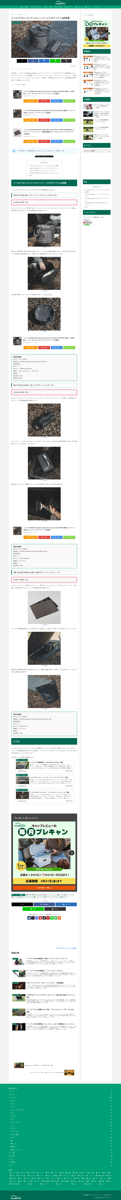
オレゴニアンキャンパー (51, 894)
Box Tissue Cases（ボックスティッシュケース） (42, 170)
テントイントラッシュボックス (53, 897)
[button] (66, 61)
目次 (42, 162)
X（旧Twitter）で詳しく (44, 888)
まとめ (30, 175)
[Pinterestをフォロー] (48, 918)
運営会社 (86, 1195)
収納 (24, 894)
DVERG (23, 84)
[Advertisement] (44, 933)
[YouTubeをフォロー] (40, 918)
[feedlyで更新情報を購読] (55, 918)
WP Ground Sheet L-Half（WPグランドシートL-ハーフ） (45, 173)
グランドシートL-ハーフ (27, 897)
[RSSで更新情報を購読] (59, 918)
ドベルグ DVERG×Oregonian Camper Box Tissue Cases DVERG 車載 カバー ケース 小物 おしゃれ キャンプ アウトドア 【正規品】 (49, 111)
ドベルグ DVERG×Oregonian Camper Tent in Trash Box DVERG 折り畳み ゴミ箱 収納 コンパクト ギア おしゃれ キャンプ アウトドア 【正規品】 (48, 92)
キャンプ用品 (16, 897)
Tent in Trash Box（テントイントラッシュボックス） (43, 168)
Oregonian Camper (38, 894)
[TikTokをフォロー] (44, 918)
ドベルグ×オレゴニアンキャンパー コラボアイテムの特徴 (43, 166)
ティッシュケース (39, 897)
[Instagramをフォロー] (36, 918)
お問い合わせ (107, 1195)
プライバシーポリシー (96, 1195)
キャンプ (61, 894)
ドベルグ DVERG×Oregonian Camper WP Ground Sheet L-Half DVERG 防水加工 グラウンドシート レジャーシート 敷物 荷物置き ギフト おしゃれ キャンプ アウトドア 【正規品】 (48, 132)
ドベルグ (65, 897)
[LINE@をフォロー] (51, 918)
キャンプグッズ (16, 894)
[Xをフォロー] (32, 918)
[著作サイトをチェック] (29, 918)
